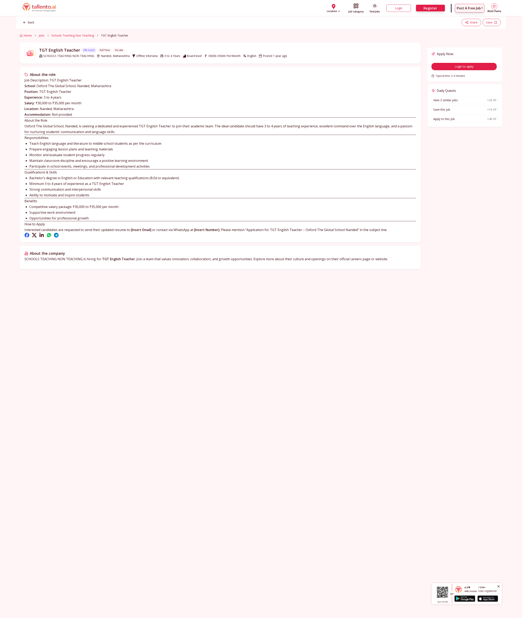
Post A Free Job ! (469, 8)
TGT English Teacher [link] (114, 35)
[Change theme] (494, 6)
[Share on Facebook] (26, 235)
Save (489, 22)
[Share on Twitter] (34, 235)
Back (31, 22)
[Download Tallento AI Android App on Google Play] (465, 599)
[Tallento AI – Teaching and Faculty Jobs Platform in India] (39, 8)
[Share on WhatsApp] (48, 235)
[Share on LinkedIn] (41, 235)
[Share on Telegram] (56, 235)
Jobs (41, 35)
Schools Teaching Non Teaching (72, 35)
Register (430, 8)
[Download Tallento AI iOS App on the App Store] (488, 599)
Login (398, 8)
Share (474, 22)
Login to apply (464, 66)
